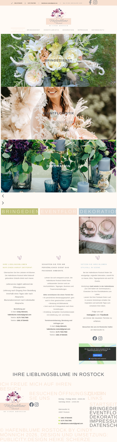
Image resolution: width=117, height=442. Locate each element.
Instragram (91, 315)
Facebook (104, 315)
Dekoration (68, 30)
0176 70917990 (32, 3)
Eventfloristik (51, 30)
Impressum (83, 30)
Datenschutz (98, 30)
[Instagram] (95, 2)
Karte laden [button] (97, 355)
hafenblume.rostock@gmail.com (49, 3)
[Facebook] (95, 338)
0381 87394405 (18, 3)
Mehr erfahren (97, 352)
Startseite (18, 30)
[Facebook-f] (90, 2)
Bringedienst (33, 30)
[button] (58, 195)
